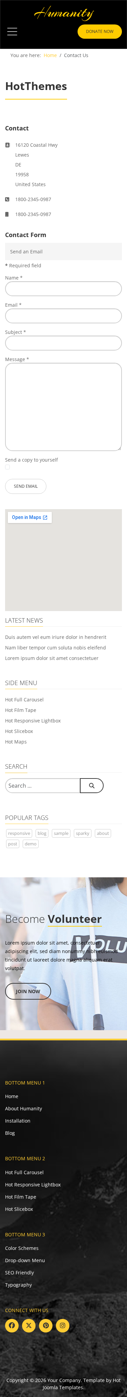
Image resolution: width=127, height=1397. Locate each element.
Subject (15, 332)
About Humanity (23, 1108)
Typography (18, 1285)
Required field (23, 265)
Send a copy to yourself (31, 459)
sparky (82, 833)
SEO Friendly (19, 1272)
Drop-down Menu (25, 1260)
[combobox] (42, 785)
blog (42, 833)
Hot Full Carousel (24, 699)
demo (31, 844)
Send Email (26, 486)
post (12, 844)
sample (61, 833)
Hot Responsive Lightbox (33, 720)
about (103, 833)
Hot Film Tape (20, 710)
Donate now (99, 31)
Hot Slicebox (19, 731)
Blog (10, 1133)
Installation (17, 1120)
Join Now (28, 991)
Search (92, 785)
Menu (12, 31)
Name (14, 277)
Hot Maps (16, 741)
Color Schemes (22, 1248)
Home (11, 1096)
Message (17, 359)
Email (13, 305)
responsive (19, 833)
